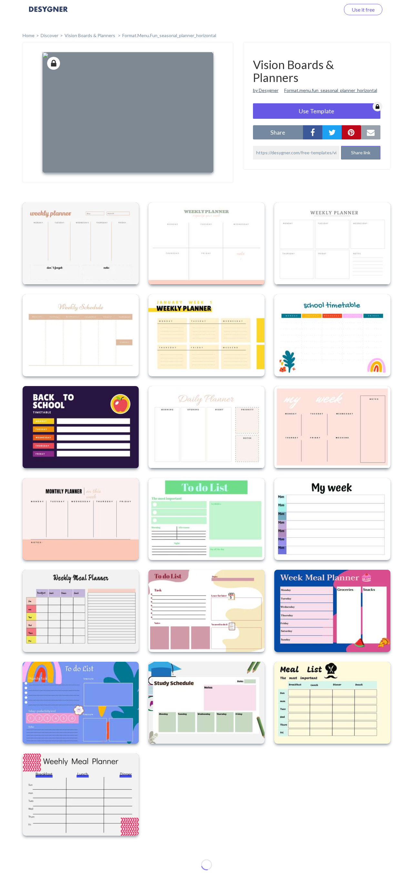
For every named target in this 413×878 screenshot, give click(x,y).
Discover (49, 35)
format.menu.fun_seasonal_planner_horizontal (169, 35)
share (277, 132)
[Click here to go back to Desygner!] (48, 13)
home (29, 35)
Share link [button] (360, 152)
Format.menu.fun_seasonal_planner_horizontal (330, 90)
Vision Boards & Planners (90, 35)
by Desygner (265, 90)
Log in (325, 9)
